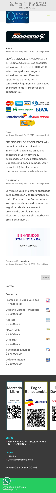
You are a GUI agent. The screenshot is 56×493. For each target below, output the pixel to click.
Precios (12, 456)
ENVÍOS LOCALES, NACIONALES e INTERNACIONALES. (27, 443)
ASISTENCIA (12, 180)
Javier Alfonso (15, 51)
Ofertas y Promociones (20, 459)
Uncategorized (42, 51)
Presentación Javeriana (18, 261)
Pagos (9, 132)
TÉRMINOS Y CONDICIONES (22, 467)
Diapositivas (42, 264)
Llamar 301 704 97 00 (29, 3)
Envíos (9, 48)
